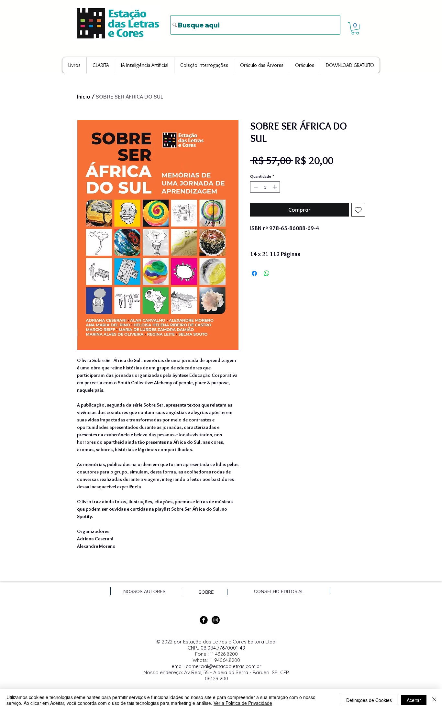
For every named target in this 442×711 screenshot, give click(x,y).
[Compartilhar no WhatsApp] (267, 273)
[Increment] (275, 187)
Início (83, 96)
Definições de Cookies (369, 700)
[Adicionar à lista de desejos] (358, 210)
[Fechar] (434, 700)
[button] (355, 28)
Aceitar (414, 700)
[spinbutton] (265, 187)
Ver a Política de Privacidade (243, 703)
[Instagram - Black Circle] (216, 620)
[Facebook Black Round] (204, 620)
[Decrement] (255, 187)
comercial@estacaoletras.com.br (223, 666)
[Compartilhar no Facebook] (254, 273)
